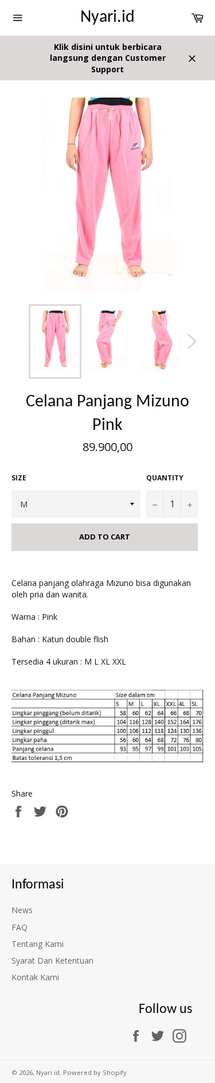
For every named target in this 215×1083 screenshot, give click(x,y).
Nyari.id (107, 17)
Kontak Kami (35, 977)
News (22, 910)
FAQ (19, 927)
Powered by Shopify (95, 1072)
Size (18, 478)
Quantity (164, 478)
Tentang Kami (37, 943)
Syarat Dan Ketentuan (52, 960)
